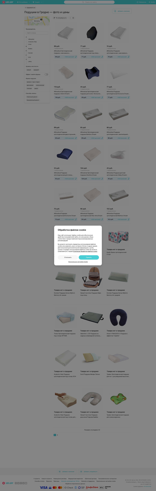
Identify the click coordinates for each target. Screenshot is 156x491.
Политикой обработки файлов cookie (85, 251)
